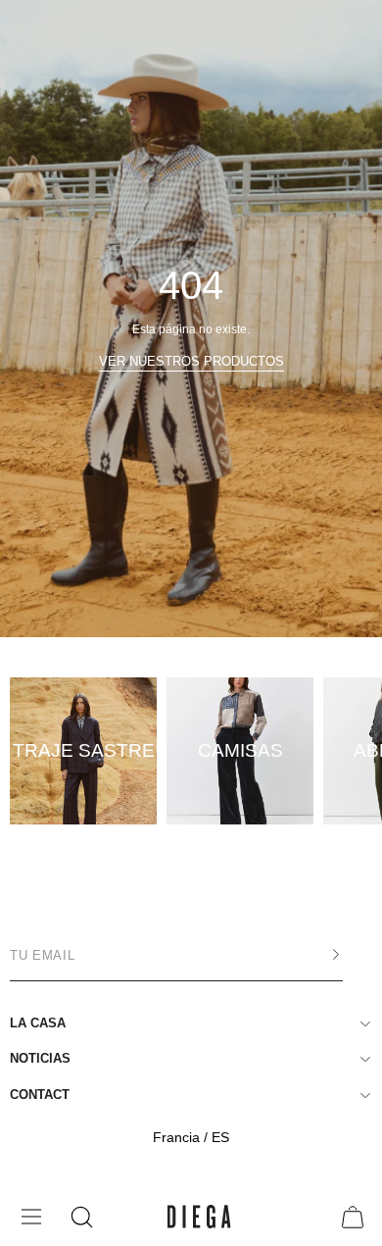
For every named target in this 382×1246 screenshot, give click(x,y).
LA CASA (38, 1023)
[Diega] (199, 1217)
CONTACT (40, 1094)
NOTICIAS (40, 1058)
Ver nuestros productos (191, 361)
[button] (80, 1217)
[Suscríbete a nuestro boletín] (316, 954)
